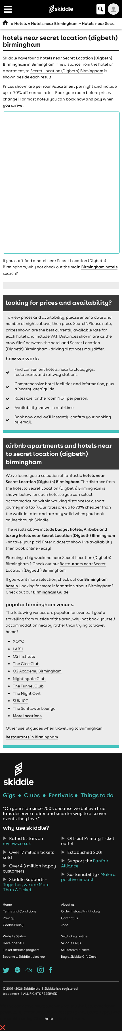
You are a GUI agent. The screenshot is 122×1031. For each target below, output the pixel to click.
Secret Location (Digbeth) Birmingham (66, 70)
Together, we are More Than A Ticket (26, 887)
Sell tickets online (74, 936)
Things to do (97, 795)
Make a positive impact (88, 877)
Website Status (14, 936)
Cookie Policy (13, 925)
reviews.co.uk (17, 843)
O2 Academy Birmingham (37, 671)
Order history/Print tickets (80, 911)
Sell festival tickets (75, 950)
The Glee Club (26, 663)
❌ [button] (2, 1027)
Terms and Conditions (19, 911)
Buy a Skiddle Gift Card (78, 957)
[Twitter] (6, 972)
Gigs (9, 795)
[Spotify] (17, 972)
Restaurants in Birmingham (32, 737)
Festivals (61, 795)
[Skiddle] (18, 773)
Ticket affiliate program (21, 950)
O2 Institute (24, 656)
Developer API (13, 943)
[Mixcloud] (29, 972)
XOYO (18, 641)
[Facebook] (50, 972)
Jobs (64, 925)
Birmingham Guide (50, 592)
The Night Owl (27, 693)
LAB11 (18, 648)
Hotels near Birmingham (54, 23)
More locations (27, 715)
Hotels (20, 23)
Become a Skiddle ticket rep (24, 957)
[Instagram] (40, 972)
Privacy (8, 918)
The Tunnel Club (28, 686)
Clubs (32, 795)
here (49, 1018)
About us (68, 904)
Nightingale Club (29, 678)
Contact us (69, 918)
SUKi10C (20, 700)
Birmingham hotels (99, 266)
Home (7, 904)
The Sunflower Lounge (34, 708)
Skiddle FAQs (71, 943)
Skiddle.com (61, 9)
